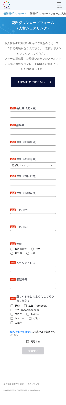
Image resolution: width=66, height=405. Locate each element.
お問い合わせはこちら (31, 81)
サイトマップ (33, 384)
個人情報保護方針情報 (13, 384)
